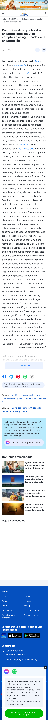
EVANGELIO (14, 19)
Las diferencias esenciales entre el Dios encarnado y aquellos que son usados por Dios (24, 398)
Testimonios (7, 610)
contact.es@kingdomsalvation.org (21, 659)
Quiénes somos (31, 615)
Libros (27, 596)
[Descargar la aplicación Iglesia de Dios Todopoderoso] (3, 635)
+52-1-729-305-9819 (15, 654)
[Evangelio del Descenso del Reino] (24, 13)
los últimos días (26, 148)
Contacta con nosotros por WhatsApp (24, 713)
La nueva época (31, 610)
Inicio (3, 19)
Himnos (27, 601)
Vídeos (4, 601)
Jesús (27, 73)
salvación (24, 144)
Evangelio (28, 605)
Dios (37, 61)
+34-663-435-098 (14, 650)
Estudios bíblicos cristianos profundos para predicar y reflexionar (22, 385)
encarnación (20, 65)
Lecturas (5, 605)
